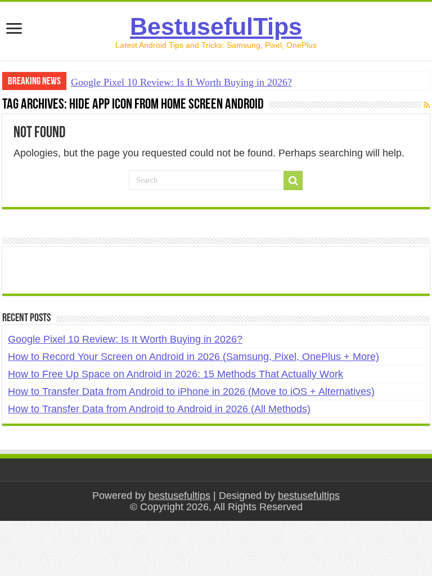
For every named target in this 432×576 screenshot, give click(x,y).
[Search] (293, 180)
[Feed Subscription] (427, 105)
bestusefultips (179, 495)
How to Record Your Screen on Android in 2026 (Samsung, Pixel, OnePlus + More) (193, 356)
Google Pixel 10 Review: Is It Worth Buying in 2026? (181, 82)
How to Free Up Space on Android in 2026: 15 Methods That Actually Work (175, 374)
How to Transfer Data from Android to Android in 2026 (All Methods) (159, 409)
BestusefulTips (216, 26)
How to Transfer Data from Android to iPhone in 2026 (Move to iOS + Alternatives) (191, 391)
